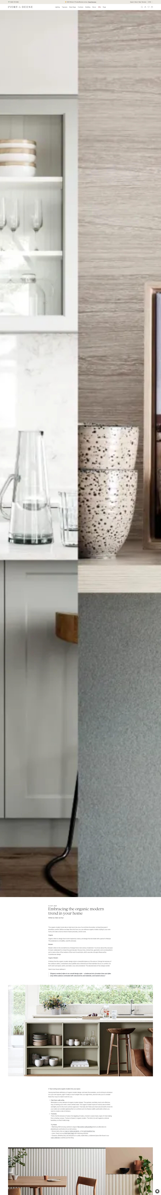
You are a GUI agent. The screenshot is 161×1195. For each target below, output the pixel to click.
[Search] (142, 7)
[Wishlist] (149, 7)
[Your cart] (152, 7)
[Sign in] (145, 7)
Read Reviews (92, 2)
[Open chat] (157, 1191)
